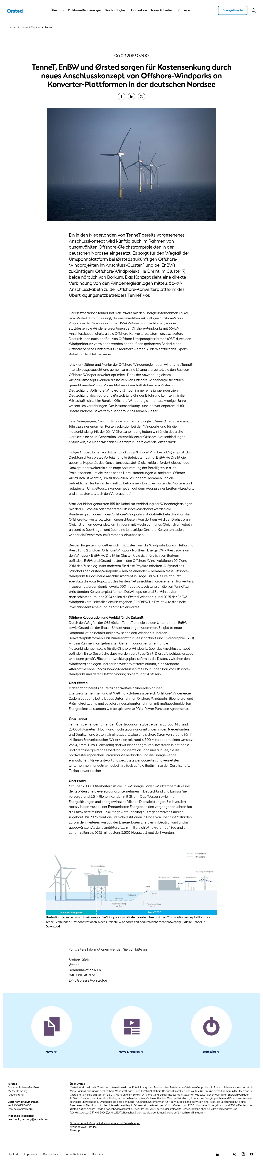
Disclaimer (98, 1154)
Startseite (209, 1051)
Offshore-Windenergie (84, 10)
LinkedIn (183, 1112)
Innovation (139, 10)
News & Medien (162, 10)
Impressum (30, 1154)
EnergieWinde (233, 10)
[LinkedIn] (131, 96)
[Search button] (254, 10)
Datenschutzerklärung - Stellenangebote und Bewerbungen (105, 1123)
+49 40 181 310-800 (19, 1105)
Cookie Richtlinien (75, 1154)
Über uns (57, 10)
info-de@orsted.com (20, 1108)
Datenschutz (50, 1154)
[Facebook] (121, 96)
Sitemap (75, 1130)
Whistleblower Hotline (83, 1126)
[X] (141, 96)
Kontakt (13, 1154)
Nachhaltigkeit (116, 10)
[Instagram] (243, 1154)
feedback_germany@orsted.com (28, 1119)
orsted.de (144, 1112)
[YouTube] (252, 1154)
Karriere (184, 10)
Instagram (199, 1112)
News (49, 1051)
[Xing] (234, 1154)
